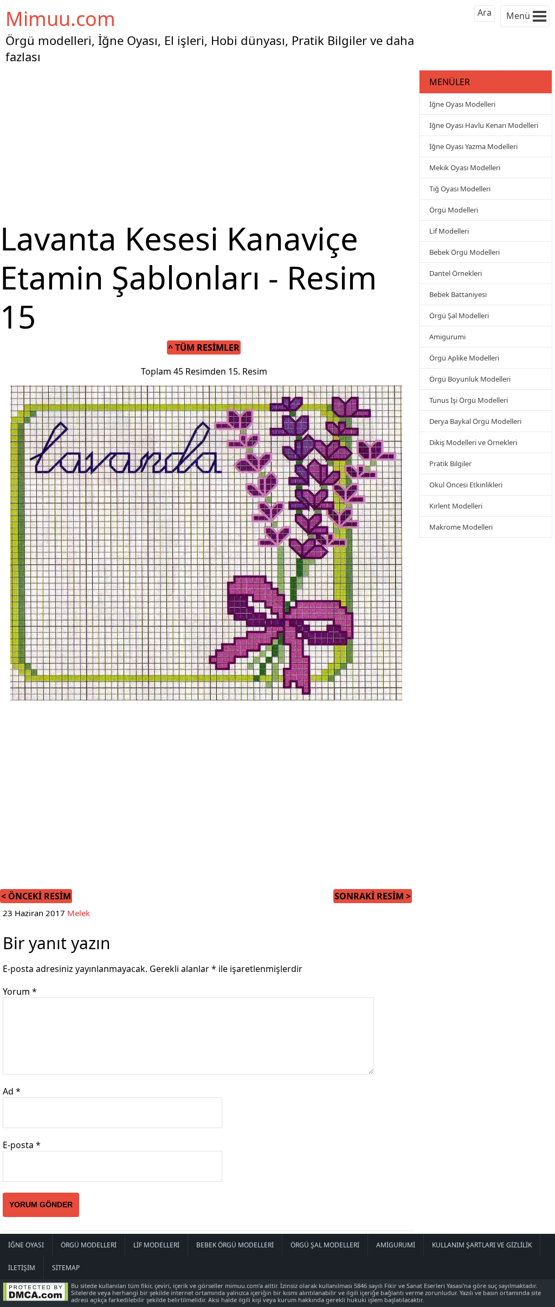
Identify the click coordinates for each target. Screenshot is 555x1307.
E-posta (22, 1145)
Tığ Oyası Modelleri (460, 189)
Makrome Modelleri (461, 527)
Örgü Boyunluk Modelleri (470, 379)
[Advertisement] (208, 143)
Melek (78, 912)
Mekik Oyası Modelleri (464, 167)
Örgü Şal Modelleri (459, 315)
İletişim (21, 1267)
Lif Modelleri (449, 231)
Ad (12, 1091)
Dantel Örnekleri (455, 273)
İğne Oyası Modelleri (462, 104)
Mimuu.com (60, 18)
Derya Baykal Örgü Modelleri (475, 421)
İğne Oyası (26, 1245)
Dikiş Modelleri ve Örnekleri (473, 442)
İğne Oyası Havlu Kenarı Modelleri (483, 125)
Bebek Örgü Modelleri (464, 252)
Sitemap (66, 1267)
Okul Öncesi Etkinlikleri (465, 485)
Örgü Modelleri (453, 210)
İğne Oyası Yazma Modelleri (473, 146)
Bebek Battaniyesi (458, 294)
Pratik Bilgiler (450, 463)
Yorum (20, 991)
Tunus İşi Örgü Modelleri (468, 400)
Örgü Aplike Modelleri (464, 358)
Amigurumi (447, 337)
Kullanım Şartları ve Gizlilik (482, 1245)
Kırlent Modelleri (455, 506)
